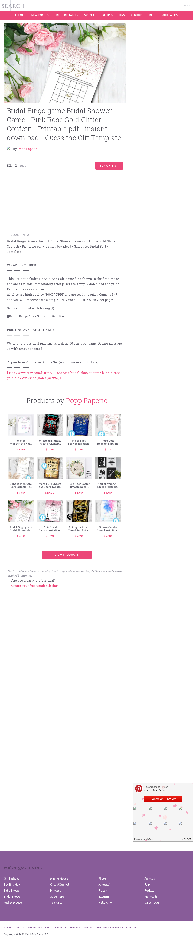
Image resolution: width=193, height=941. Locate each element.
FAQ (48, 927)
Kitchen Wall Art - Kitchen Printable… (108, 485)
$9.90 (79, 535)
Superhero (57, 896)
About (20, 927)
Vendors (137, 15)
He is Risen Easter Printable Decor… (79, 485)
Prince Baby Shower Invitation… (79, 442)
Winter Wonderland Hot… (21, 442)
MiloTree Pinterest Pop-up (116, 927)
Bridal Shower (12, 896)
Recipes (108, 15)
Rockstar (150, 890)
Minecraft (104, 884)
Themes (20, 15)
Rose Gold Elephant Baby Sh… (108, 442)
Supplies (90, 15)
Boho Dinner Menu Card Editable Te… (21, 485)
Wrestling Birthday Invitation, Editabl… (50, 442)
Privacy (75, 927)
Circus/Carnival (59, 884)
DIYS (122, 15)
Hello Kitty (105, 902)
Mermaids (151, 896)
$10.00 (50, 492)
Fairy (148, 884)
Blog (152, 15)
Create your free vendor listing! (35, 586)
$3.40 (21, 535)
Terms (88, 927)
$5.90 (79, 492)
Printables (66, 15)
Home (8, 927)
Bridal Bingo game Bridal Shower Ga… (21, 528)
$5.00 (21, 449)
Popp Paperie (28, 149)
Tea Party (56, 902)
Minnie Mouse (59, 878)
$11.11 (108, 449)
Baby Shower (12, 890)
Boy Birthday (12, 884)
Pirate (102, 878)
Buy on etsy (109, 165)
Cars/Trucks (152, 902)
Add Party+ (170, 15)
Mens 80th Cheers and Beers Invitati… (50, 485)
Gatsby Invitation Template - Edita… (79, 528)
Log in (187, 4)
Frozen (102, 890)
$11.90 (50, 449)
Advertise (34, 927)
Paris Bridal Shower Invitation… (50, 528)
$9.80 (21, 492)
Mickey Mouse (13, 902)
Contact (60, 927)
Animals (150, 878)
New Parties (40, 15)
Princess (55, 890)
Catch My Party (96, 5)
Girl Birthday (11, 878)
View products (67, 554)
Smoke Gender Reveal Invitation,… (108, 528)
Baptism (103, 896)
